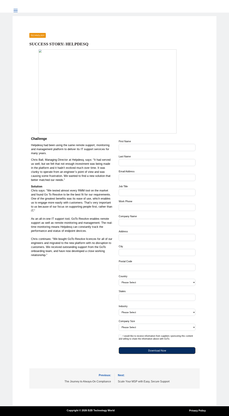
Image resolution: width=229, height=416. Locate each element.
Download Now (157, 350)
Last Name (125, 156)
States (122, 291)
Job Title (123, 186)
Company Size (127, 321)
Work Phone (125, 201)
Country (123, 276)
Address (123, 231)
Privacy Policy (197, 410)
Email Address (127, 171)
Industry (123, 306)
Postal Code (125, 261)
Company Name (128, 216)
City (121, 246)
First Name (125, 141)
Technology (38, 35)
